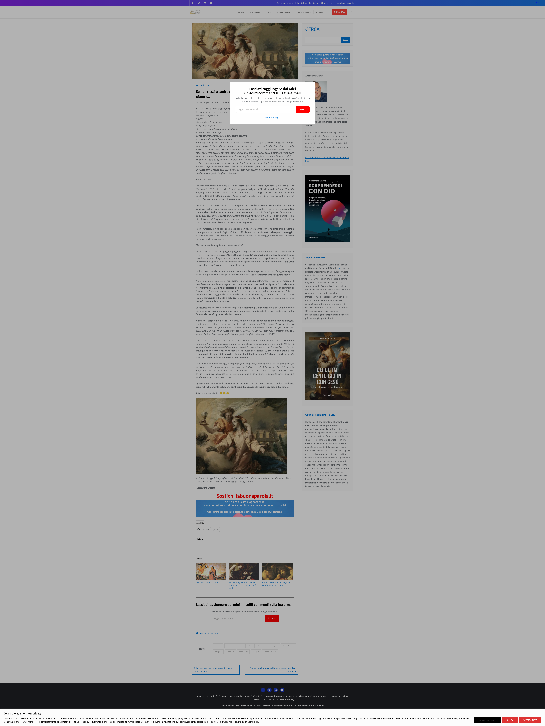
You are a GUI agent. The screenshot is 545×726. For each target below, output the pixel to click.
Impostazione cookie (487, 720)
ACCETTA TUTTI (530, 720)
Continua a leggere (273, 117)
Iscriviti (303, 109)
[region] (272, 717)
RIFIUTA (510, 720)
